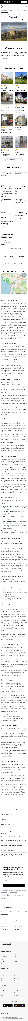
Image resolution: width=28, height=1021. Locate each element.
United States (4, 956)
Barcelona (16, 978)
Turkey (15, 956)
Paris (15, 973)
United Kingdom (17, 963)
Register (16, 990)
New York (3, 975)
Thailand (16, 961)
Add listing (16, 987)
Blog (15, 992)
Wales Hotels (13, 913)
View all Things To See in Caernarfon (14, 263)
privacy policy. (8, 898)
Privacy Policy (4, 892)
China (2, 961)
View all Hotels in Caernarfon (14, 159)
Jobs (2, 995)
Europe (10, 14)
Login (2, 990)
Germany (3, 963)
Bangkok (3, 971)
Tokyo (15, 975)
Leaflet (13, 293)
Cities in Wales (4, 913)
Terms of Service (13, 892)
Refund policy (21, 1018)
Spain (15, 954)
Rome (2, 978)
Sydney (15, 980)
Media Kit (16, 995)
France (2, 954)
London (15, 971)
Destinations (4, 987)
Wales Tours (20, 913)
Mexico (15, 959)
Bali (2, 980)
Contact (3, 992)
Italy (2, 959)
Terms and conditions (13, 1018)
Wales (15, 14)
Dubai (2, 973)
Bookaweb (3, 14)
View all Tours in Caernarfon (14, 248)
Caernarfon (9, 5)
